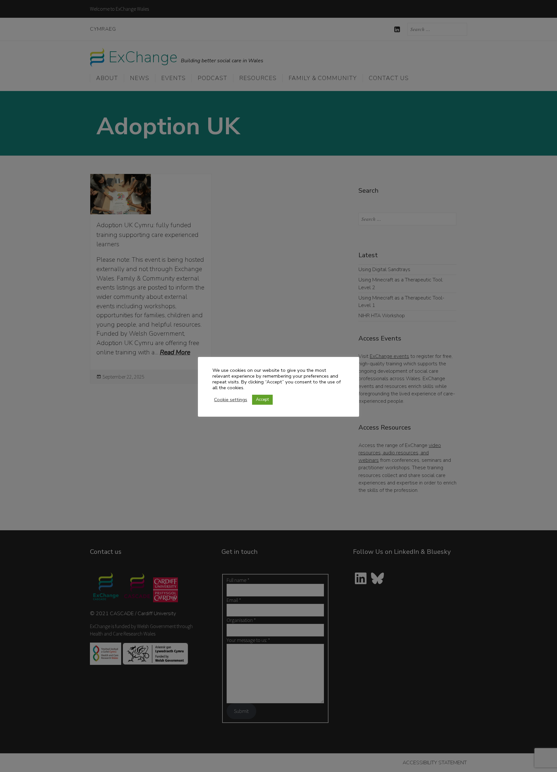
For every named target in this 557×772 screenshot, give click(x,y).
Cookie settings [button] (230, 399)
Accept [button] (262, 399)
